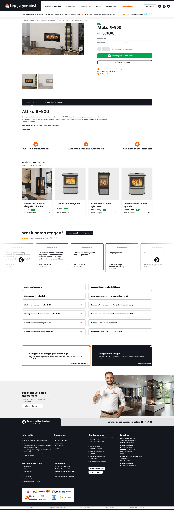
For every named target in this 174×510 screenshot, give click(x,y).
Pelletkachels (28, 479)
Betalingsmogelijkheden (98, 456)
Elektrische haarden (30, 469)
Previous (24, 49)
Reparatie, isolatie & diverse (64, 476)
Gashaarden (28, 474)
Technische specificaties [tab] (53, 102)
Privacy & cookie (85, 508)
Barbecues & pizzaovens (32, 481)
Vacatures (93, 459)
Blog (25, 443)
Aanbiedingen (127, 6)
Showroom (59, 438)
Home (26, 20)
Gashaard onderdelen (62, 474)
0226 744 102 (94, 440)
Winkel (32, 20)
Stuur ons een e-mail (96, 441)
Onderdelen (70, 6)
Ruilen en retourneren (97, 451)
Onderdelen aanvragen (98, 461)
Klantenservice (95, 446)
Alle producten (31, 406)
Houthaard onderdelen (62, 466)
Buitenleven (27, 466)
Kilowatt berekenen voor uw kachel (35, 440)
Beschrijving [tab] (32, 102)
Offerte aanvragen (122, 62)
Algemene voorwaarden (57, 508)
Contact (92, 454)
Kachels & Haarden (53, 6)
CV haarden (28, 476)
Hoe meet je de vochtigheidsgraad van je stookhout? (37, 450)
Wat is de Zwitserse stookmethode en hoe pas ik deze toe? (37, 455)
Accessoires (85, 6)
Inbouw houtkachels (70, 20)
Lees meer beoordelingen (78, 233)
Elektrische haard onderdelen (65, 471)
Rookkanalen (111, 6)
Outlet (98, 6)
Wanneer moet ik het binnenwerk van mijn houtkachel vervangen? (37, 446)
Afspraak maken (96, 468)
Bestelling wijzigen (96, 449)
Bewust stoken (28, 438)
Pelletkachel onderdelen (63, 469)
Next (80, 49)
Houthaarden (56, 20)
